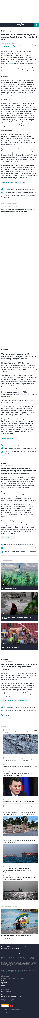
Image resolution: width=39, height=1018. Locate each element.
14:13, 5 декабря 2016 (7, 31)
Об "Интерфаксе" (11, 946)
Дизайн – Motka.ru (6, 1012)
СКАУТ (2, 983)
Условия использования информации (11, 1009)
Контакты (3, 946)
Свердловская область (9, 700)
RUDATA (3, 994)
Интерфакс (19, 24)
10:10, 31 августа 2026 (7, 222)
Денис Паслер (17, 278)
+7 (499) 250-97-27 (17, 971)
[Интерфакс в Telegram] (5, 1000)
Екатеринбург (6, 278)
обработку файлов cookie (30, 968)
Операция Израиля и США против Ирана (16, 936)
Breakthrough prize (7, 182)
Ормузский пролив (8, 538)
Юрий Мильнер (20, 182)
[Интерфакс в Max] (13, 1000)
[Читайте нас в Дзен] (2, 1000)
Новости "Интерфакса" (6, 991)
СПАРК (3, 980)
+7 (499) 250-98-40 (5, 971)
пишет (11, 64)
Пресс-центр (21, 946)
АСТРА (2, 987)
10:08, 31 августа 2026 (7, 661)
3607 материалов (6, 938)
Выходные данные (6, 1011)
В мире (3, 30)
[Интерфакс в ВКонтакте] (8, 1000)
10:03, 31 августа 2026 (7, 351)
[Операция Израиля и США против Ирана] (19, 933)
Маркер (3, 985)
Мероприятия (15, 948)
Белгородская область (9, 438)
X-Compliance (4, 982)
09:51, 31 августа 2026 (7, 465)
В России (4, 221)
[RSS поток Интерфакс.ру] (11, 1000)
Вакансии (27, 946)
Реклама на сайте (6, 948)
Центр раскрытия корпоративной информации (11, 996)
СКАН (2, 993)
